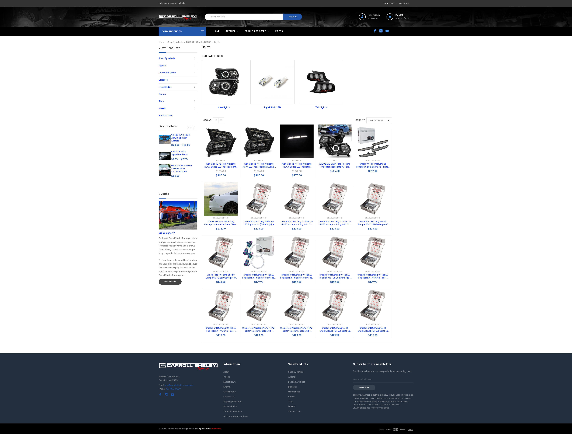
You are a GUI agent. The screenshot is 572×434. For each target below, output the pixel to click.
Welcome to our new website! (172, 3)
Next (193, 127)
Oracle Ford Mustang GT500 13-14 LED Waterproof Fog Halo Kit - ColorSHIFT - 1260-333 (297, 223)
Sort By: (360, 120)
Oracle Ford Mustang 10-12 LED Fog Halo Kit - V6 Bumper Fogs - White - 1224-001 (335, 276)
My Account (389, 3)
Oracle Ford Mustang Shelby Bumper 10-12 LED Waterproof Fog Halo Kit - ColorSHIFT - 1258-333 (372, 223)
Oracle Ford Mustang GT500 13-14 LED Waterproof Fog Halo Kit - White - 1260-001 (335, 223)
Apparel (231, 31)
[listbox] (379, 120)
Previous (189, 127)
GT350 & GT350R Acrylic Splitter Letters (180, 137)
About (226, 372)
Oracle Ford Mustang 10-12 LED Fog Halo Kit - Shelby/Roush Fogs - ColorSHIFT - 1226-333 (258, 276)
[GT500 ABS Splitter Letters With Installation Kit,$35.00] (165, 170)
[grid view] (216, 120)
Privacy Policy (230, 406)
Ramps (162, 94)
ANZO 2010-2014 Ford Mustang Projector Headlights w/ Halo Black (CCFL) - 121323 (334, 165)
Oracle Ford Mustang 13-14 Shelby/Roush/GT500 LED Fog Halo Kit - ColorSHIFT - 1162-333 (335, 330)
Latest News (229, 382)
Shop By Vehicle (167, 58)
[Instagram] (381, 30)
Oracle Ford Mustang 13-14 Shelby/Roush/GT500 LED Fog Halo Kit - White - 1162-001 (373, 330)
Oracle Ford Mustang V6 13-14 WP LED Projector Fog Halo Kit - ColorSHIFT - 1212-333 (258, 330)
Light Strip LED (272, 107)
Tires (161, 101)
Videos (279, 31)
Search (293, 16)
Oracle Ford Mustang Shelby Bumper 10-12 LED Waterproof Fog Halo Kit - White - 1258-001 (221, 276)
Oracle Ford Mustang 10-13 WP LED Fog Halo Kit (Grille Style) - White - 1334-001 (259, 223)
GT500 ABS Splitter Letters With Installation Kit (181, 168)
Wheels (162, 108)
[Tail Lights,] (321, 82)
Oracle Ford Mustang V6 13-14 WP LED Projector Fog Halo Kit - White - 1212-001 (296, 330)
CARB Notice (229, 392)
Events (226, 387)
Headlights (224, 107)
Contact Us (228, 396)
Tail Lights (321, 107)
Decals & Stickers (255, 31)
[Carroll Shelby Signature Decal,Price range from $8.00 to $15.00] (165, 156)
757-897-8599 (173, 389)
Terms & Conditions (232, 411)
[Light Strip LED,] (272, 82)
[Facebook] (374, 30)
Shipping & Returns (232, 401)
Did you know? (167, 233)
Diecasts (163, 79)
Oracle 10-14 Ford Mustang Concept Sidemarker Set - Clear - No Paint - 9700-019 (221, 223)
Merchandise (165, 87)
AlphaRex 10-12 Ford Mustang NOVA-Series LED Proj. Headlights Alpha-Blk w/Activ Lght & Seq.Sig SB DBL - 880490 (220, 165)
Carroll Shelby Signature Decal (179, 153)
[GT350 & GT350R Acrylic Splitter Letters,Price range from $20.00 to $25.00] (165, 139)
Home (217, 31)
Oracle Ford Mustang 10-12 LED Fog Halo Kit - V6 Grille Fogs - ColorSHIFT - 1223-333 (373, 276)
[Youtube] (387, 30)
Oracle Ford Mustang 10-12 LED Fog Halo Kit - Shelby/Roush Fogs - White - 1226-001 (296, 276)
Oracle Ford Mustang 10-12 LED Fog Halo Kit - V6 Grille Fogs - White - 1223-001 (221, 330)
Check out (404, 3)
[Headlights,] (224, 82)
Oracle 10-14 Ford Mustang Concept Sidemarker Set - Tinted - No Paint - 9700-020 (373, 165)
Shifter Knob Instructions (235, 416)
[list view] (221, 120)
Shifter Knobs (166, 115)
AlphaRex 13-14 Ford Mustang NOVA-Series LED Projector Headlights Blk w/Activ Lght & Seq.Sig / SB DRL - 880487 (296, 165)
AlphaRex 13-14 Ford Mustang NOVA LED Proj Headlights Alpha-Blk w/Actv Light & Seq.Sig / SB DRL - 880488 (259, 165)
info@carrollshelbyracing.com (179, 385)
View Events (170, 281)
